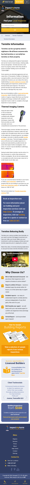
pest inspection (11, 181)
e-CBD (24, 477)
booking (22, 215)
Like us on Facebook (12, 469)
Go (15, 30)
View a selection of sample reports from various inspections (15, 349)
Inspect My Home (10, 8)
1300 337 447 (14, 221)
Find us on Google (14, 469)
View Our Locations (13, 460)
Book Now (19, 2)
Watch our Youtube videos (17, 469)
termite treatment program (18, 82)
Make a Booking (12, 465)
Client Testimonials (15, 383)
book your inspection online (9, 185)
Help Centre (7, 212)
